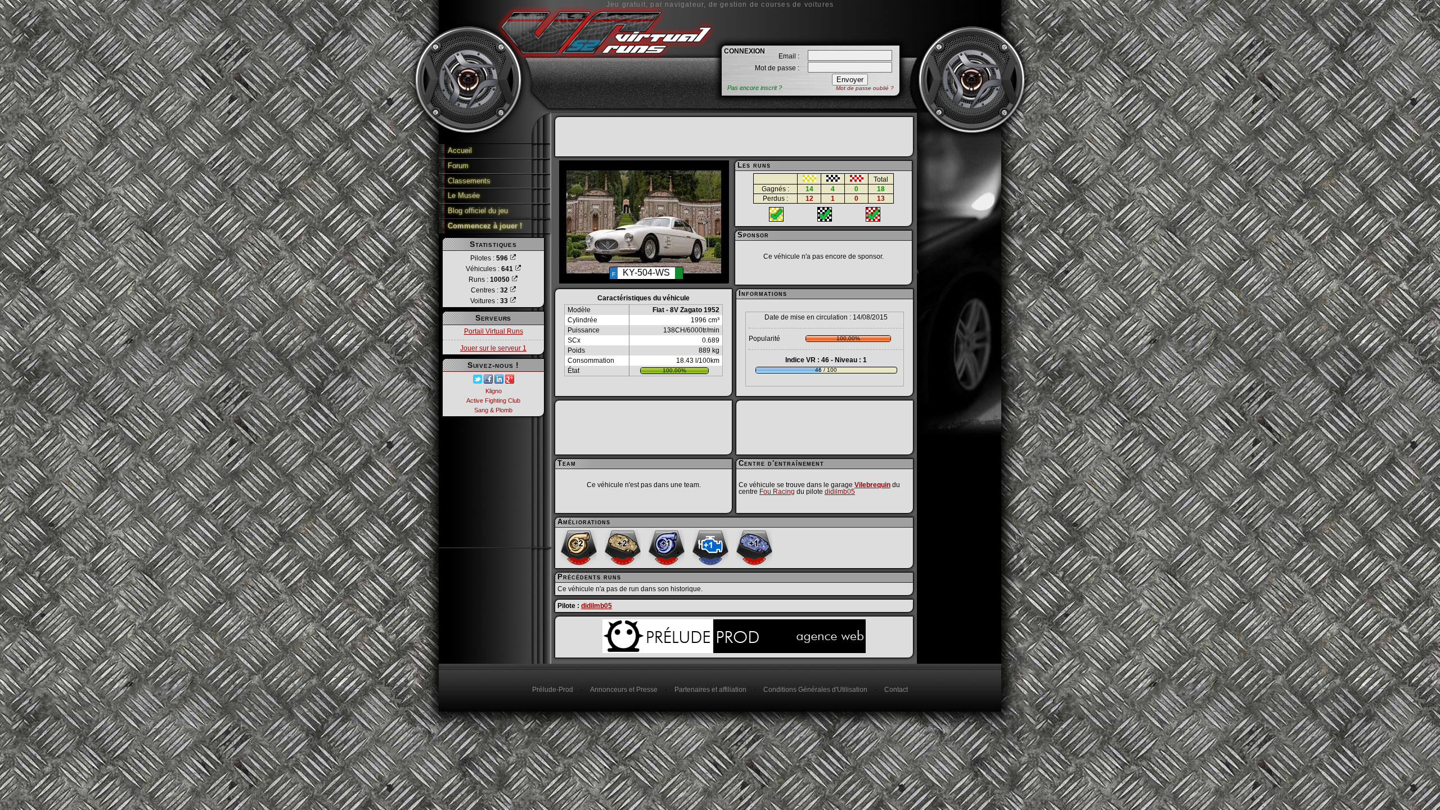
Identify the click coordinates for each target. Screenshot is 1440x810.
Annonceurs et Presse (624, 690)
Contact (896, 690)
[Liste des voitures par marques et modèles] (513, 301)
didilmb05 (840, 492)
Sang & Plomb (493, 410)
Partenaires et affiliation (710, 690)
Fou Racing (777, 492)
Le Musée (464, 195)
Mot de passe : (777, 68)
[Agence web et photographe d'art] (734, 650)
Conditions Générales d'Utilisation (815, 690)
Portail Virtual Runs (493, 331)
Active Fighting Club (493, 400)
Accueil (460, 150)
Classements (469, 181)
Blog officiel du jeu (478, 210)
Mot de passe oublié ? (865, 88)
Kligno (493, 391)
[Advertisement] (734, 137)
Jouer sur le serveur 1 (493, 348)
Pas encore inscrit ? (754, 87)
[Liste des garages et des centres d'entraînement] (513, 290)
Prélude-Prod (552, 690)
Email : (788, 56)
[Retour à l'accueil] (605, 57)
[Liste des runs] (514, 280)
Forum (458, 165)
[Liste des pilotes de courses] (513, 258)
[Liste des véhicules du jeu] (518, 269)
